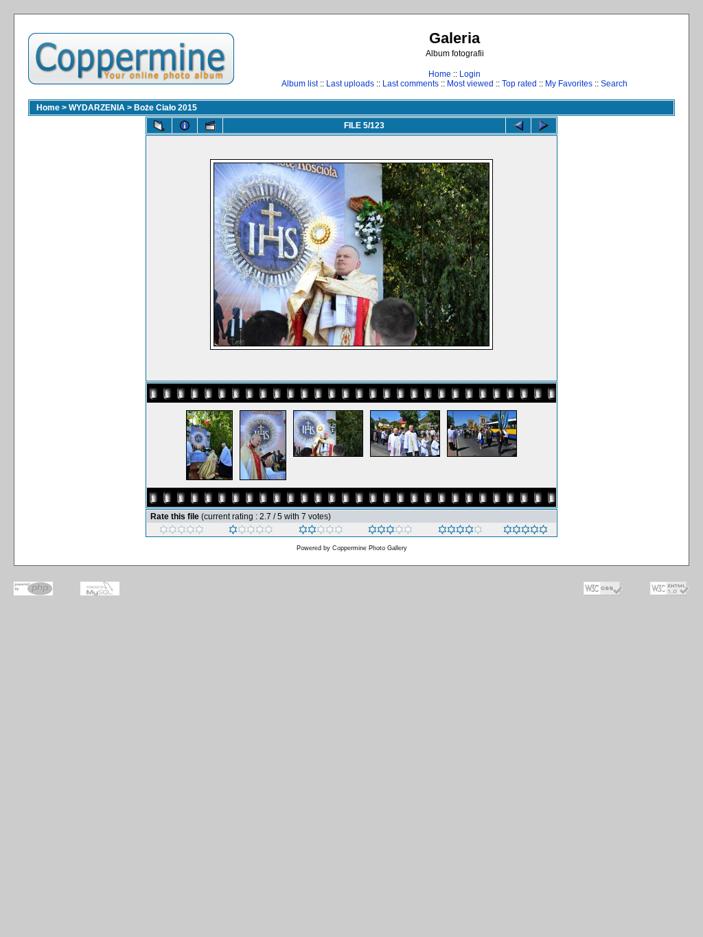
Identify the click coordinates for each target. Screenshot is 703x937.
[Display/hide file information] (184, 125)
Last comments (410, 83)
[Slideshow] (210, 125)
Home (439, 74)
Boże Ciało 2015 (165, 107)
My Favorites (568, 83)
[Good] (390, 531)
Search (614, 83)
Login (470, 74)
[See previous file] (518, 125)
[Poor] (251, 531)
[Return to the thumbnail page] (159, 125)
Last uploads (350, 83)
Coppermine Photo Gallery (369, 548)
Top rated (519, 83)
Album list (299, 83)
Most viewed (470, 83)
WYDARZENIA (97, 107)
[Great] (525, 531)
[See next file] (543, 125)
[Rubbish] (181, 531)
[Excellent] (460, 531)
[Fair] (321, 531)
